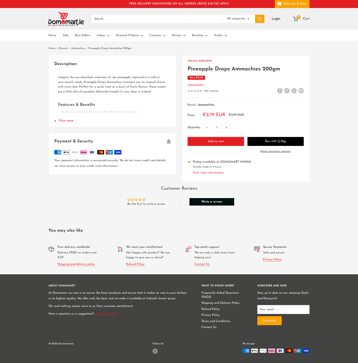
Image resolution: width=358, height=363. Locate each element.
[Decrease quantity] (207, 128)
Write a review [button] (211, 201)
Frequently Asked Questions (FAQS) (220, 295)
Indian (101, 35)
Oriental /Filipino (127, 35)
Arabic (218, 35)
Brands (63, 48)
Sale (65, 35)
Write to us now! (105, 313)
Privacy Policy (272, 259)
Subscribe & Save (295, 3)
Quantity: (194, 127)
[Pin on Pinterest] (287, 91)
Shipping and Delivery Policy (220, 303)
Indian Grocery (200, 61)
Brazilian (198, 35)
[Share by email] (301, 91)
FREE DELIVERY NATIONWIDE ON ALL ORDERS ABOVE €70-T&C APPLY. (179, 3)
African (176, 35)
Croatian (155, 35)
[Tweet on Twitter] (294, 91)
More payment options (275, 151)
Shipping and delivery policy (76, 264)
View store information (208, 172)
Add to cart (216, 141)
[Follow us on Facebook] (155, 351)
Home (52, 35)
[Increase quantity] (226, 128)
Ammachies (78, 48)
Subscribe (269, 320)
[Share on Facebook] (279, 91)
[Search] (259, 19)
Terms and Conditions (215, 321)
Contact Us (202, 264)
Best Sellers (82, 35)
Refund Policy (135, 264)
